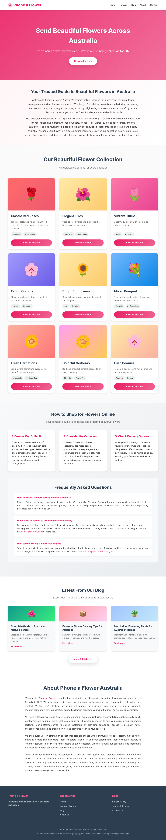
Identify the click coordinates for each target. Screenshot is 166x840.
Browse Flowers (83, 61)
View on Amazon (31, 242)
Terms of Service (120, 806)
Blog (133, 5)
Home (112, 5)
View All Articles (83, 659)
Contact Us (117, 810)
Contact (154, 5)
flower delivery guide (31, 531)
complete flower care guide (100, 551)
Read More (16, 646)
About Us (64, 814)
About (143, 5)
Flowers (123, 5)
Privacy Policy (119, 801)
